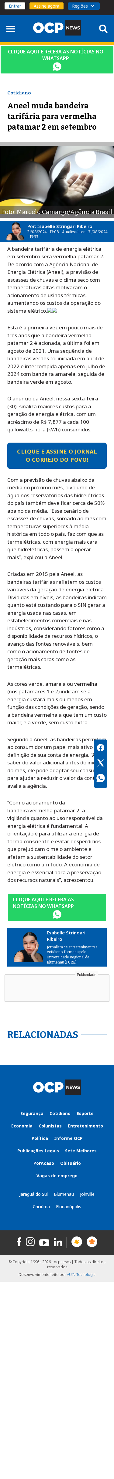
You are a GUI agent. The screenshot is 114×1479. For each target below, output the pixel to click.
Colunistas (50, 1126)
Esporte (85, 1113)
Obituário (70, 1163)
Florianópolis (68, 1206)
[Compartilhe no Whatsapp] (100, 778)
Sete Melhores (81, 1151)
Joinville (87, 1194)
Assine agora (46, 6)
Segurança (31, 1113)
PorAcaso (43, 1163)
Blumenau (64, 1194)
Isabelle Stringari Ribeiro (64, 226)
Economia (22, 1126)
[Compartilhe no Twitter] (100, 763)
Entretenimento (85, 1126)
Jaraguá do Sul (33, 1194)
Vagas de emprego (57, 1175)
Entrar (15, 6)
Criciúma (41, 1206)
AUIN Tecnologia (81, 1274)
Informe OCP (68, 1138)
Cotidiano (60, 1113)
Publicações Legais (38, 1151)
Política (40, 1138)
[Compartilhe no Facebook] (100, 748)
